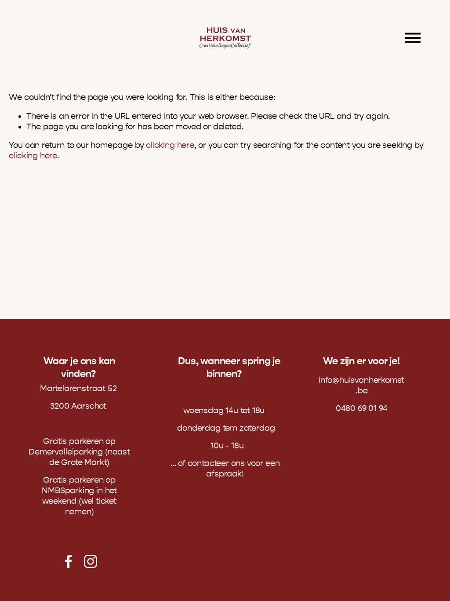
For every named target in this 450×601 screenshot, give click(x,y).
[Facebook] (69, 561)
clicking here (170, 145)
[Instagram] (90, 561)
